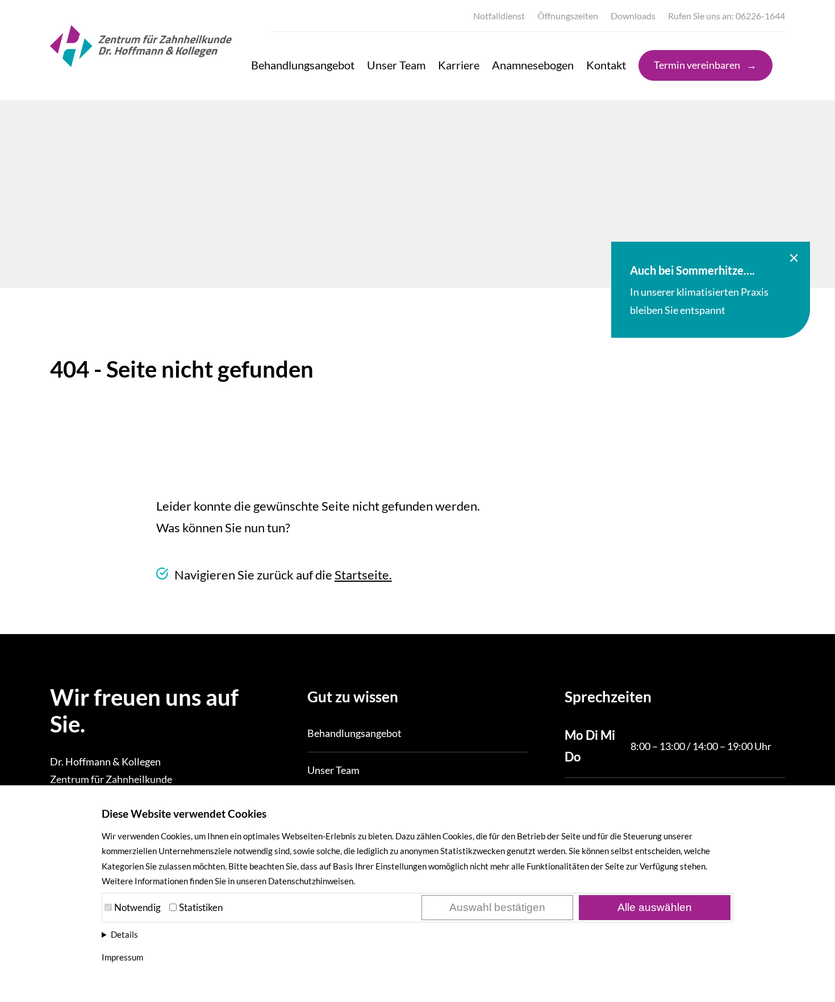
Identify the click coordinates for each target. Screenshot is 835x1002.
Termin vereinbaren (697, 65)
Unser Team (396, 65)
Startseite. (363, 574)
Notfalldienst (499, 15)
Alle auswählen (654, 907)
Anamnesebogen (533, 65)
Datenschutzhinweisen (310, 881)
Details (124, 934)
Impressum (122, 957)
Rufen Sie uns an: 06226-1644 (726, 15)
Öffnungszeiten (567, 15)
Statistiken (201, 907)
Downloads (633, 15)
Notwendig (137, 907)
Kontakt (606, 65)
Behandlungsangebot (302, 65)
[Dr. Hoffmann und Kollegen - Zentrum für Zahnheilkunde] (141, 62)
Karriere (458, 65)
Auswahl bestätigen (497, 907)
